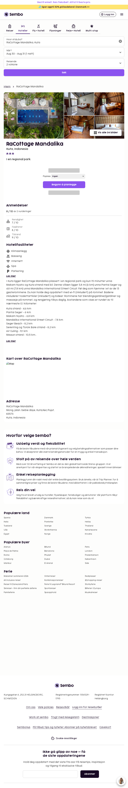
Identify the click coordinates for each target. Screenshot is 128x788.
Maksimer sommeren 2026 (16, 576)
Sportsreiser (50, 588)
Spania (7, 518)
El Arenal (48, 563)
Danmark (48, 518)
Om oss (30, 707)
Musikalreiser (91, 592)
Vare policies (46, 707)
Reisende (11, 61)
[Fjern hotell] (120, 41)
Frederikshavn (91, 555)
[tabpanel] (64, 56)
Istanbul (7, 563)
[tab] (10, 28)
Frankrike (48, 522)
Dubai (47, 559)
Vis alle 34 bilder (108, 133)
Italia (6, 522)
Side (87, 563)
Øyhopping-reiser (93, 580)
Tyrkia (88, 518)
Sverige (48, 526)
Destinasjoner (90, 717)
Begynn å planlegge (64, 185)
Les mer (11, 276)
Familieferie (9, 592)
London (88, 551)
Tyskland (8, 526)
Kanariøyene (91, 530)
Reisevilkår (63, 707)
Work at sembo (38, 717)
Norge (47, 534)
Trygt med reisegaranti (65, 717)
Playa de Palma (11, 551)
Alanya (7, 547)
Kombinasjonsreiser (53, 580)
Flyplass (46, 176)
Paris (87, 547)
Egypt (6, 534)
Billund (47, 547)
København (90, 559)
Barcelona (49, 551)
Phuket (47, 555)
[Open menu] (121, 14)
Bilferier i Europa (93, 588)
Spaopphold (50, 592)
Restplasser (90, 576)
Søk (64, 73)
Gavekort (105, 727)
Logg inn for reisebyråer (87, 707)
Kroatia (88, 534)
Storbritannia (50, 530)
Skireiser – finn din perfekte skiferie (20, 588)
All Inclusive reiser (12, 580)
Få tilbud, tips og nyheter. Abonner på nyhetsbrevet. (65, 727)
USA (5, 530)
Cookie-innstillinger (66, 738)
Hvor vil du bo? (14, 39)
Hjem (7, 86)
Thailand (89, 526)
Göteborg (8, 559)
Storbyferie (90, 584)
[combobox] (61, 42)
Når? (9, 50)
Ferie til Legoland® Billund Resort (59, 584)
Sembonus (23, 727)
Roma (6, 555)
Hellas (88, 522)
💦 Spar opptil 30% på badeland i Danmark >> (64, 7)
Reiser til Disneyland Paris (16, 584)
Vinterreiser (49, 576)
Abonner (89, 774)
